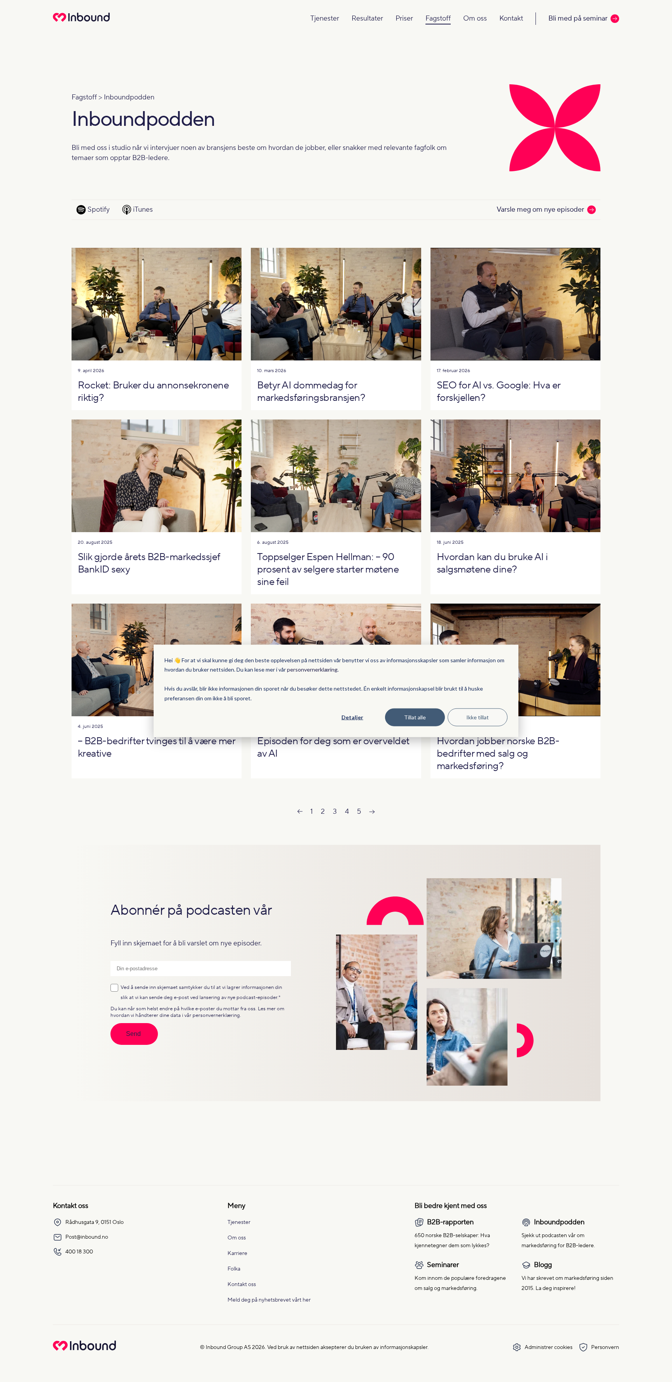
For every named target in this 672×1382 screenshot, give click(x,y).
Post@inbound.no (86, 1237)
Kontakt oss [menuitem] (242, 1284)
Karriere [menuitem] (237, 1253)
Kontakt (511, 18)
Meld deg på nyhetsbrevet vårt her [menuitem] (269, 1300)
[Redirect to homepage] (81, 22)
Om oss (475, 18)
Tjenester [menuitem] (239, 1222)
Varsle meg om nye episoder (540, 209)
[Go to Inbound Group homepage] (84, 1348)
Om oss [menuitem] (237, 1237)
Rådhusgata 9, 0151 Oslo (94, 1222)
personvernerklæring (312, 669)
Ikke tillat (477, 717)
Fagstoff (438, 18)
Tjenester (324, 18)
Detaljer (352, 717)
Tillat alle (415, 717)
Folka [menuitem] (234, 1268)
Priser (404, 18)
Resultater (367, 18)
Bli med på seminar (577, 18)
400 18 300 (79, 1251)
